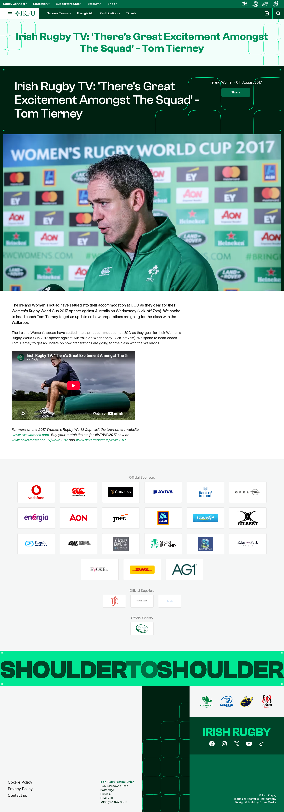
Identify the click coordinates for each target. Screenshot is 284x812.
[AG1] (184, 570)
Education (40, 4)
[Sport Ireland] (163, 544)
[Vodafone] (36, 492)
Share (235, 92)
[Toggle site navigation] (7, 13)
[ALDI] (163, 518)
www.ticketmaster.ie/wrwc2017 (101, 440)
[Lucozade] (205, 518)
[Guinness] (120, 492)
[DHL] (142, 570)
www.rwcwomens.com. (31, 435)
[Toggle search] (278, 13)
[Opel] (247, 492)
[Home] (25, 13)
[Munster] (265, 4)
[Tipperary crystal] (142, 601)
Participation (109, 13)
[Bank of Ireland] (205, 492)
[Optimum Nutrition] (78, 544)
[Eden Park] (247, 544)
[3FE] (114, 601)
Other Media (267, 802)
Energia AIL (85, 13)
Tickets (131, 13)
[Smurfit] (36, 544)
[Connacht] (244, 4)
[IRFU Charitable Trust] (142, 628)
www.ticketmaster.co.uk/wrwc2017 (40, 440)
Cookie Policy (20, 782)
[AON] (78, 518)
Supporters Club (68, 4)
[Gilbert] (247, 518)
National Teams (58, 13)
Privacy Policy (20, 789)
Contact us (17, 795)
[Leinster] (255, 4)
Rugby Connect (14, 4)
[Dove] (120, 544)
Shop (111, 4)
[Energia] (36, 518)
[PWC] (120, 518)
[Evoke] (99, 570)
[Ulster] (275, 4)
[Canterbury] (78, 492)
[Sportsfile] (170, 601)
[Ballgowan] (205, 544)
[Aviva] (163, 492)
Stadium (93, 4)
